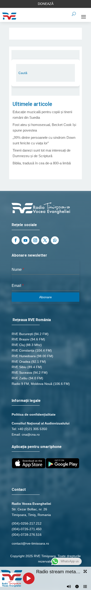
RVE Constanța (23, 350)
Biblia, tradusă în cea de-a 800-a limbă (42, 163)
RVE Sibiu (19, 367)
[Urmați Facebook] (16, 240)
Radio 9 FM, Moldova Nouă (32, 384)
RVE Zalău (20, 378)
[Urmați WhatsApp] (55, 240)
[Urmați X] (45, 240)
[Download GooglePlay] (62, 467)
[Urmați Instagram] (35, 240)
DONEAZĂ (45, 4)
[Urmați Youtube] (25, 240)
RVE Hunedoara (24, 356)
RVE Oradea (21, 361)
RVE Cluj (18, 345)
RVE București (22, 334)
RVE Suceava (22, 372)
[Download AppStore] (28, 467)
